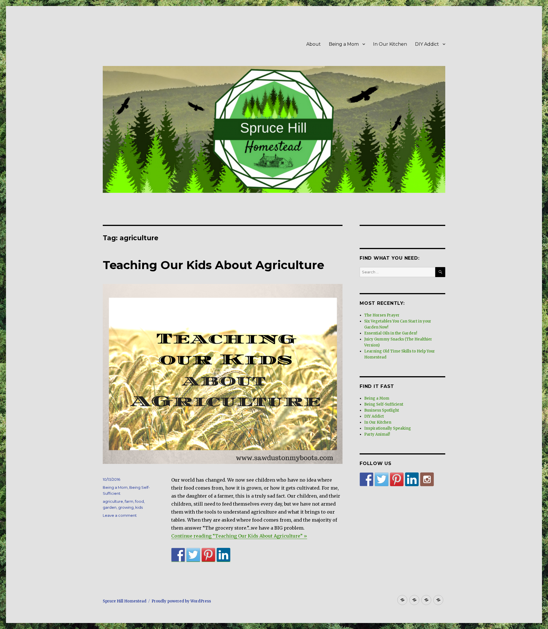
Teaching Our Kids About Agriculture (213, 265)
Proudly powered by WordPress (181, 601)
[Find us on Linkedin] (412, 479)
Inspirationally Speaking (387, 428)
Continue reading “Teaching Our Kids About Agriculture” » (239, 536)
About (313, 44)
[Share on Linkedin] (223, 555)
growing (126, 507)
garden (109, 507)
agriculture (113, 501)
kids (139, 507)
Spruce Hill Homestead (124, 601)
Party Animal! (377, 434)
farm (129, 501)
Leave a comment (120, 515)
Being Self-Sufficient (383, 404)
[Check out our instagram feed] (427, 479)
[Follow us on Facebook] (366, 479)
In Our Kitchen (390, 44)
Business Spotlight (381, 410)
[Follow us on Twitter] (381, 479)
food (139, 501)
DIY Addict (427, 44)
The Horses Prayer (382, 315)
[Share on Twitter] (193, 555)
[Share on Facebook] (178, 555)
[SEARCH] (440, 272)
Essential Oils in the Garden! (390, 333)
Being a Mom (344, 44)
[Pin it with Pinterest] (208, 555)
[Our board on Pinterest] (397, 479)
